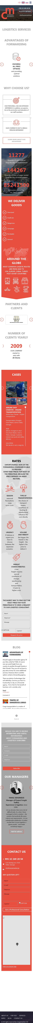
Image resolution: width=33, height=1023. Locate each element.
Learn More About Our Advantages (16, 140)
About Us (4, 1015)
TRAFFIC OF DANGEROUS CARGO (18, 701)
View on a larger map (9, 966)
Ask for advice (16, 831)
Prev (2, 64)
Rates (3, 1018)
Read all (16, 719)
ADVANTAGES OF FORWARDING (16, 653)
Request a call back (25, 11)
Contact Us (18, 1018)
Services (22, 1015)
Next (31, 64)
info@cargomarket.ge (26, 15)
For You (14, 1015)
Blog (9, 1018)
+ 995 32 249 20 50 (24, 8)
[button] (23, 394)
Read (4, 690)
